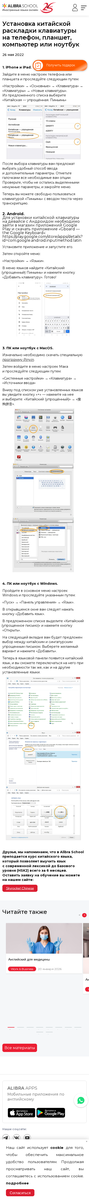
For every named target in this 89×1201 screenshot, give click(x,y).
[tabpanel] (44, 948)
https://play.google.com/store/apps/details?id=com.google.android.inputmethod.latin (42, 238)
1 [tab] (11, 1027)
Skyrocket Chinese (20, 888)
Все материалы (20, 1048)
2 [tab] (20, 1027)
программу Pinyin (18, 360)
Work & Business (22, 969)
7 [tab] (68, 1027)
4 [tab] (39, 1027)
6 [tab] (58, 1027)
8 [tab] (77, 1027)
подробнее (17, 1183)
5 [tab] (49, 1027)
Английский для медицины (29, 959)
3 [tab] (30, 1027)
